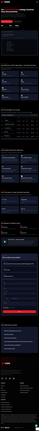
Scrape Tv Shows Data (5, 404)
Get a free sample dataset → (7, 21)
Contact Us (3, 397)
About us (2, 385)
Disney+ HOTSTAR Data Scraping (26, 388)
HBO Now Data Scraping (24, 390)
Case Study (3, 390)
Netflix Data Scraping (24, 385)
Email (4, 286)
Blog (2, 388)
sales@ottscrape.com (8, 276)
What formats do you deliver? (19, 338)
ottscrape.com (22, 427)
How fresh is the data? (19, 334)
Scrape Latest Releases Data (6, 406)
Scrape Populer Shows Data (6, 411)
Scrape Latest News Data (6, 409)
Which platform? (6, 291)
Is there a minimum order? (19, 348)
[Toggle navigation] (37, 2)
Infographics (3, 394)
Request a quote (17, 21)
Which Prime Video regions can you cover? (19, 331)
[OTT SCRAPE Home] (5, 2)
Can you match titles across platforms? (19, 345)
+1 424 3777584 (6, 270)
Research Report (4, 392)
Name (4, 281)
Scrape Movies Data (5, 402)
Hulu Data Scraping (24, 392)
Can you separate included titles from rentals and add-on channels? (19, 341)
